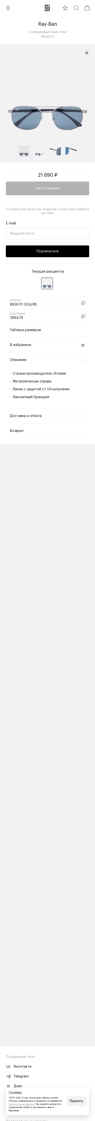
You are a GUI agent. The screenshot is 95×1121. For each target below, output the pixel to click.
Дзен (18, 1086)
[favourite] (65, 7)
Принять (76, 1101)
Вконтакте (22, 1066)
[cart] (87, 7)
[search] (76, 7)
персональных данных (22, 1104)
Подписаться (47, 251)
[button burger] (8, 8)
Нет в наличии (47, 188)
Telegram (21, 1076)
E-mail (11, 223)
